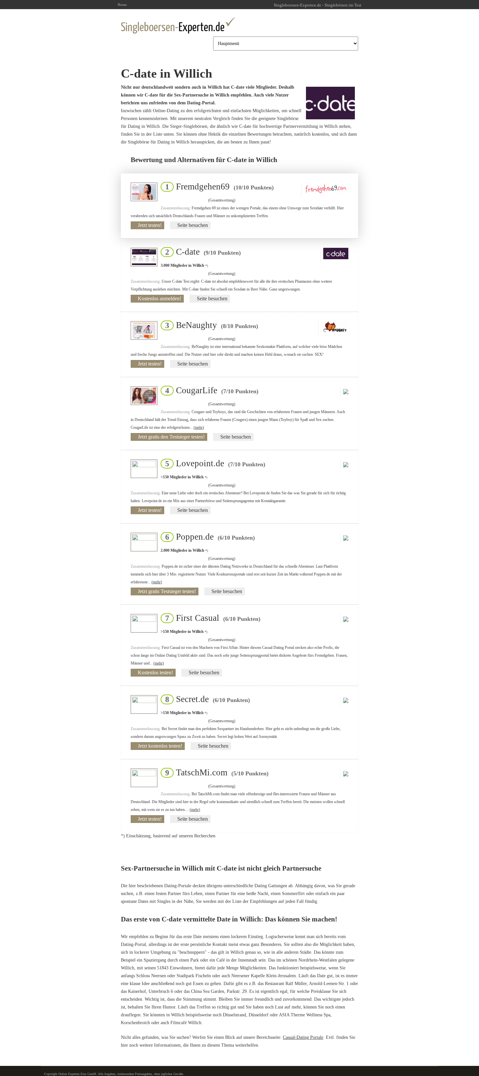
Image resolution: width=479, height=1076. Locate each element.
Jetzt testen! (150, 225)
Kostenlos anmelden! (159, 298)
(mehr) (199, 427)
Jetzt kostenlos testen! (160, 746)
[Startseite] (178, 25)
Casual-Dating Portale (303, 1037)
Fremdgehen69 (217, 186)
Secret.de (205, 699)
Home (122, 5)
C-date (201, 252)
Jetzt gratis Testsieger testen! (167, 591)
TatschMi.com (215, 772)
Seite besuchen (192, 225)
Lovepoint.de (213, 463)
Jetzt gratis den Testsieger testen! (171, 437)
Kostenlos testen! (155, 672)
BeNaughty (209, 325)
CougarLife (209, 390)
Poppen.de (208, 537)
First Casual (210, 618)
